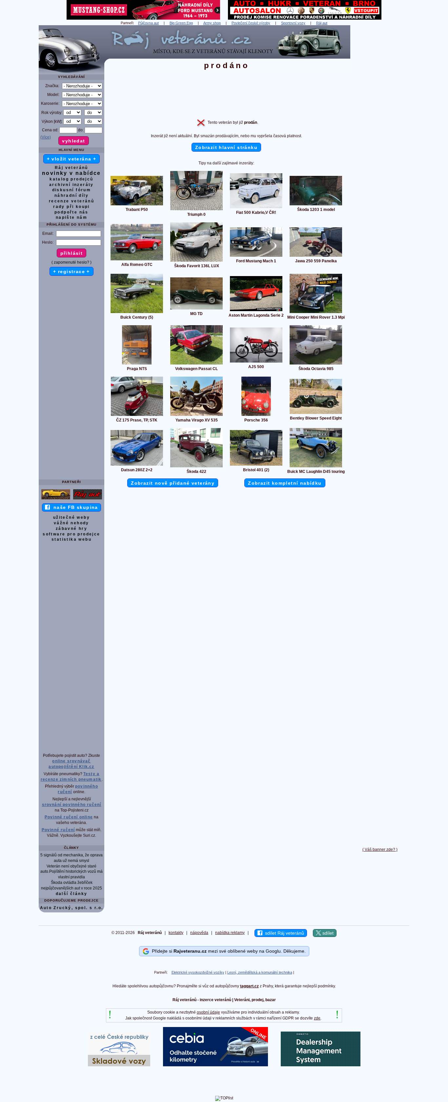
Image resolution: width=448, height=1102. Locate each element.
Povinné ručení (58, 830)
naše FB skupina (74, 507)
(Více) (45, 137)
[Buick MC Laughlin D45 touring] (316, 467)
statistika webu (71, 539)
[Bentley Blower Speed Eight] (316, 413)
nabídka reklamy (230, 932)
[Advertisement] (380, 123)
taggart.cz (249, 986)
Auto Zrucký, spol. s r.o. (71, 908)
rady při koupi (71, 206)
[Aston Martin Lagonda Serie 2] (256, 310)
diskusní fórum (71, 190)
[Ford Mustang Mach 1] (256, 256)
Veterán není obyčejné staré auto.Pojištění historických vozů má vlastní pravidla (71, 872)
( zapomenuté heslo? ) (71, 262)
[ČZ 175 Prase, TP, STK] (137, 415)
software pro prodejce (71, 534)
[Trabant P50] (137, 205)
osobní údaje (208, 1012)
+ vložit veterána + (71, 158)
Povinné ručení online (69, 817)
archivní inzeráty (71, 184)
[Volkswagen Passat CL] (196, 364)
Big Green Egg (181, 23)
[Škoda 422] (196, 467)
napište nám (71, 217)
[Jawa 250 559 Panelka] (316, 256)
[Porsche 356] (256, 415)
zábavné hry (71, 528)
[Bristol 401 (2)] (256, 465)
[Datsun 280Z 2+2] (137, 465)
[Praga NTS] (137, 364)
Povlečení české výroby (251, 23)
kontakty (176, 932)
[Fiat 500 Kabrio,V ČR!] (256, 208)
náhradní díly (71, 195)
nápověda (199, 932)
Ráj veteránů (71, 167)
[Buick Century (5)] (137, 312)
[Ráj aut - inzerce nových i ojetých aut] (87, 499)
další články (72, 893)
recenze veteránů (71, 201)
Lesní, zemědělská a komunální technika (259, 972)
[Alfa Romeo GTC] (137, 260)
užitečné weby (71, 517)
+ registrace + (71, 271)
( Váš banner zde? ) (379, 849)
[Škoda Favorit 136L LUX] (196, 261)
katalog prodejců (71, 179)
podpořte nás (71, 212)
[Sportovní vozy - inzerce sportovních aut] (55, 499)
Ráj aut (321, 23)
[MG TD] (196, 309)
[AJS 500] (256, 362)
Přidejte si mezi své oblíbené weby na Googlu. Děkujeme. (227, 951)
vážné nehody (71, 523)
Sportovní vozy (293, 23)
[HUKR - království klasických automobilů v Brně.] (304, 18)
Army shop (212, 23)
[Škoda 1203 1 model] (316, 205)
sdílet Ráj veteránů (283, 933)
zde (317, 1018)
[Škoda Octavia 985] (316, 364)
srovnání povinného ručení (71, 804)
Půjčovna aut (148, 23)
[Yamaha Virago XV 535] (196, 415)
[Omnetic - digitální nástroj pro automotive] (320, 1065)
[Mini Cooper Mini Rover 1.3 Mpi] (316, 312)
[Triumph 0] (196, 210)
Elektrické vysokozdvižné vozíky (198, 972)
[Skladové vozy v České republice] (119, 1065)
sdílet (327, 933)
